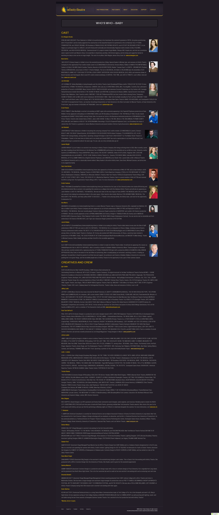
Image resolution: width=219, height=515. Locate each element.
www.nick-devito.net (70, 77)
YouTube (81, 509)
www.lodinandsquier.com (113, 307)
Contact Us (88, 509)
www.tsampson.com (132, 421)
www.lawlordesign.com (137, 349)
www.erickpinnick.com (136, 124)
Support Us (68, 509)
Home (62, 509)
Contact (153, 10)
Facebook (75, 509)
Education (134, 10)
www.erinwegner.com (132, 55)
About (125, 10)
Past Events (116, 10)
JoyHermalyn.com (107, 104)
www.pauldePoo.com (129, 332)
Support (144, 10)
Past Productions (102, 10)
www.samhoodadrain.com (124, 180)
